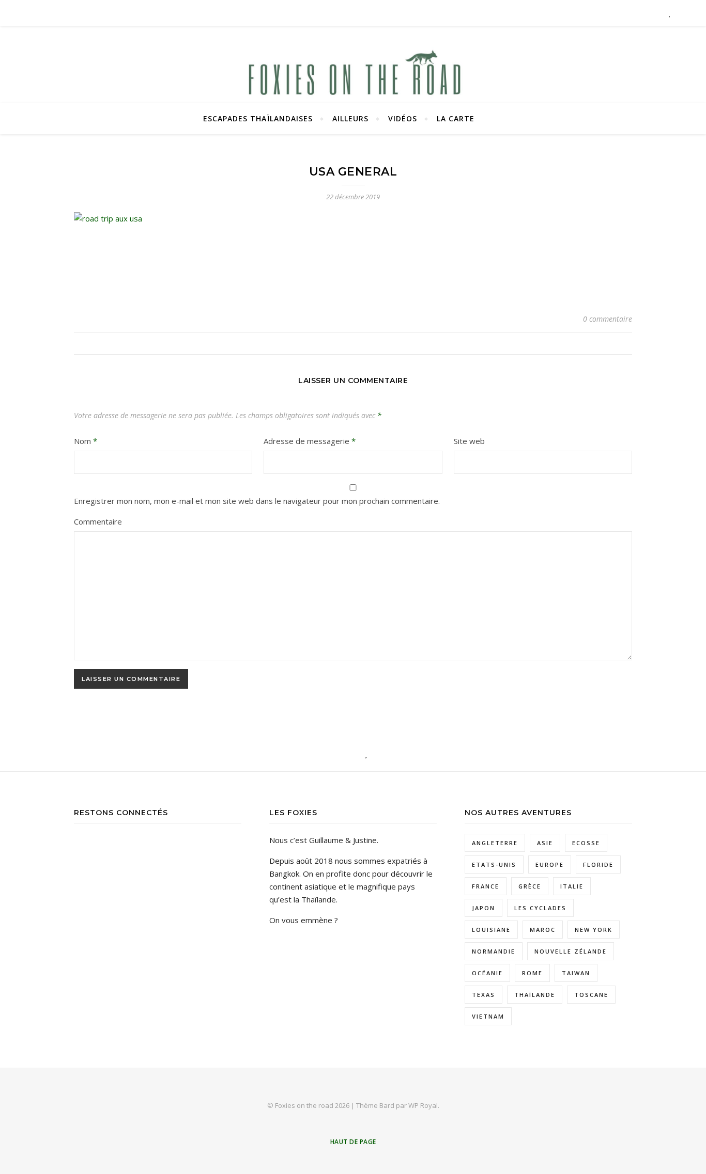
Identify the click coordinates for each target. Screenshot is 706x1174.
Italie (572, 886)
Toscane (591, 994)
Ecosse (586, 843)
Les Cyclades (540, 908)
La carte (455, 118)
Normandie (493, 951)
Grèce (529, 886)
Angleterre (495, 843)
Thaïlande (534, 994)
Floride (598, 864)
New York (593, 929)
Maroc (543, 929)
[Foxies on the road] (353, 77)
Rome (532, 973)
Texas (483, 994)
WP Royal (423, 1105)
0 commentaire (607, 319)
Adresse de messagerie (310, 441)
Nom (85, 441)
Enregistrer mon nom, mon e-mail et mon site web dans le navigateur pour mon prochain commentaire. (257, 501)
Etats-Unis (494, 864)
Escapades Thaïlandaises (258, 118)
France (485, 886)
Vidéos (402, 118)
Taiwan (576, 973)
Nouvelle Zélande (570, 951)
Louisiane (491, 929)
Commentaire (98, 521)
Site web (469, 441)
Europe (549, 864)
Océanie (487, 973)
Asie (545, 843)
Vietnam (488, 1016)
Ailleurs (350, 118)
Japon (483, 908)
